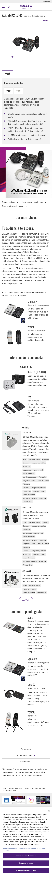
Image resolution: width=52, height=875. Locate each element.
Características (8, 202)
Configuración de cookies (26, 856)
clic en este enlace (31, 844)
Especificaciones (24, 755)
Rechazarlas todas (26, 863)
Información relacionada (33, 202)
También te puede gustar (13, 206)
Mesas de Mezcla (31, 788)
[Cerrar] (49, 810)
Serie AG (42, 788)
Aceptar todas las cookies (26, 870)
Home (4, 788)
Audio (11, 788)
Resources (25, 761)
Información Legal (10, 848)
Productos (18, 788)
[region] (26, 841)
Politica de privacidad (27, 848)
